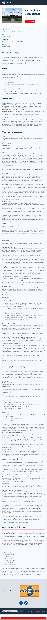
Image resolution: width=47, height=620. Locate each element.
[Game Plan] (29, 590)
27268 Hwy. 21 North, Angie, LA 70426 (12, 31)
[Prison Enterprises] (4, 590)
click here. (7, 362)
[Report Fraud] (10, 590)
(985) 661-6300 (6, 36)
